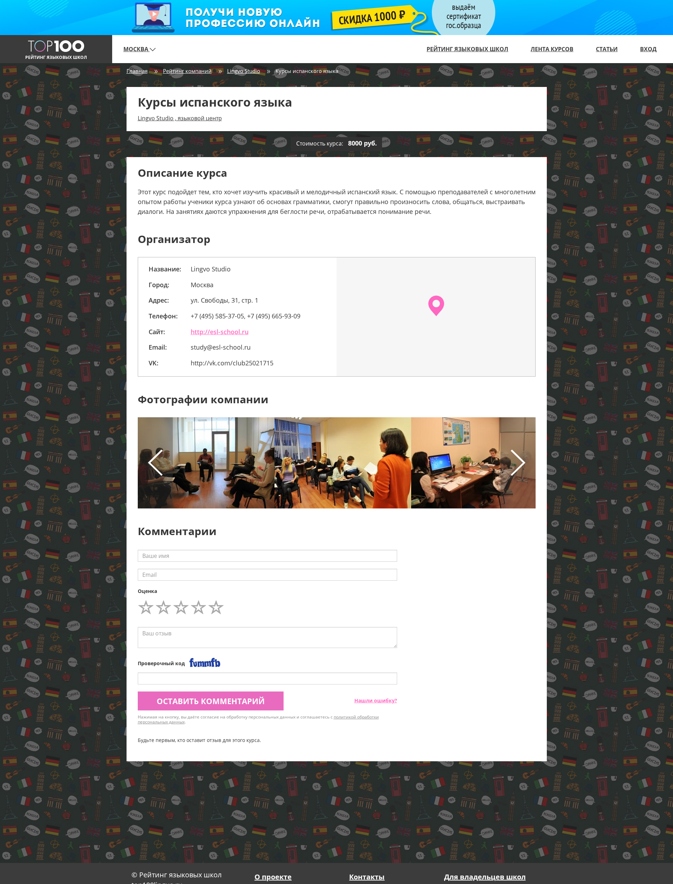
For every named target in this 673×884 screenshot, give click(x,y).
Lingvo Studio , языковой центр (180, 118)
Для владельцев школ (485, 877)
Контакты (367, 877)
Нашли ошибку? (375, 700)
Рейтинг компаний (187, 70)
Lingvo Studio (243, 70)
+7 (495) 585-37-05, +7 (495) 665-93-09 (245, 316)
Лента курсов (552, 49)
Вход (648, 49)
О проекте (273, 877)
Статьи (607, 49)
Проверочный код (161, 663)
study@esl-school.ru (221, 347)
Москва (136, 49)
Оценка (147, 591)
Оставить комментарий (211, 701)
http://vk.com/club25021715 (232, 363)
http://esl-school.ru (220, 332)
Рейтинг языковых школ (467, 49)
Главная (137, 70)
